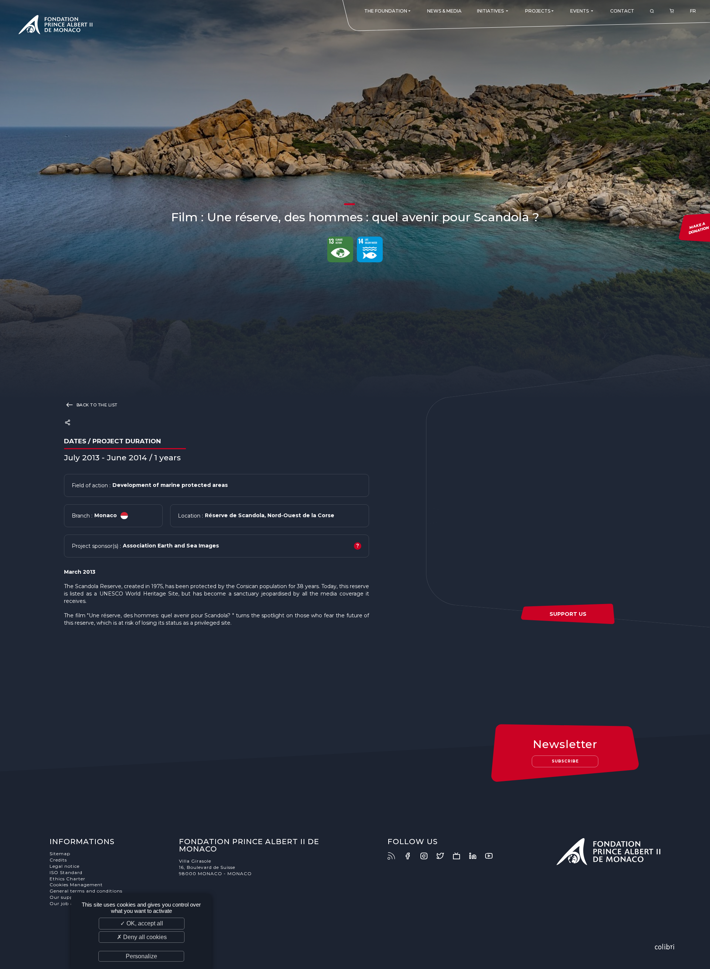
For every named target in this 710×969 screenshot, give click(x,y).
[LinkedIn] (476, 856)
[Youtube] (492, 856)
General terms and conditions (86, 891)
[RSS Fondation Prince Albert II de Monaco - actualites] (395, 856)
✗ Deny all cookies (142, 937)
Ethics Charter (67, 878)
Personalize (141, 956)
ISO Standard (66, 872)
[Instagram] (427, 856)
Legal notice (65, 866)
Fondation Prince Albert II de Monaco (55, 26)
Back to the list (96, 404)
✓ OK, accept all (141, 923)
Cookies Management (76, 884)
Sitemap (60, 853)
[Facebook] (411, 856)
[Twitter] (443, 856)
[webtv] (460, 856)
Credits (58, 860)
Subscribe (565, 761)
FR (693, 11)
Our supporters (69, 897)
